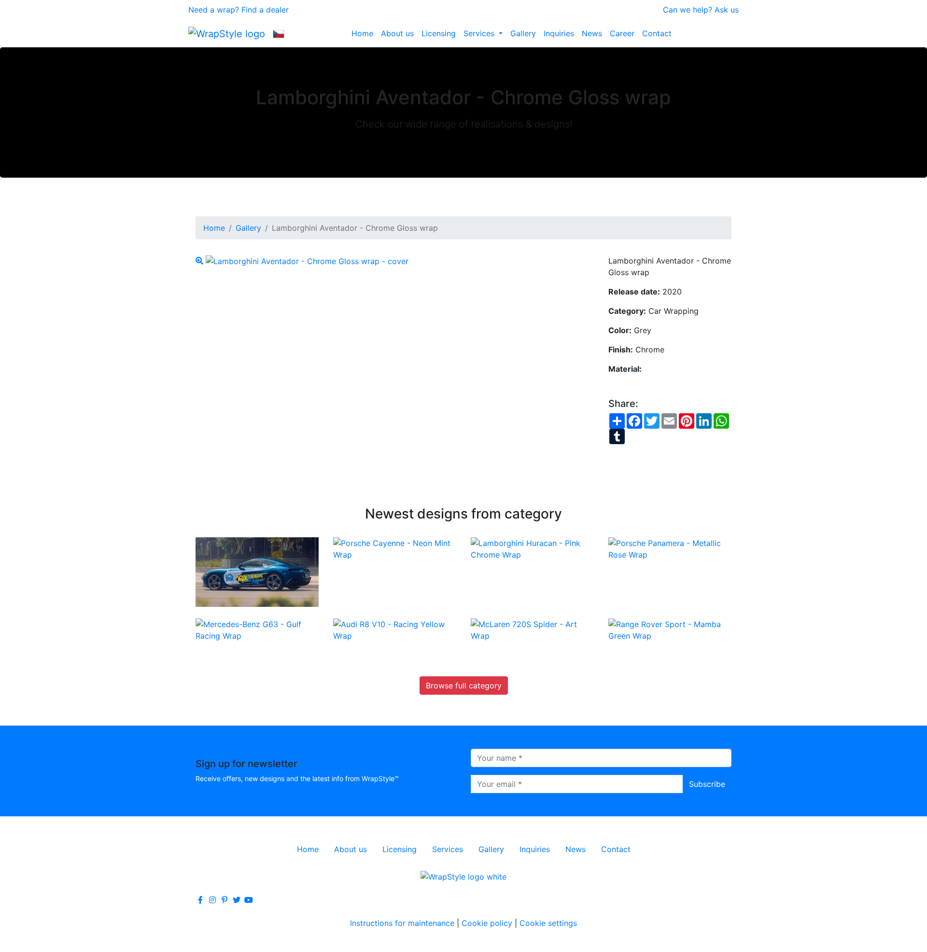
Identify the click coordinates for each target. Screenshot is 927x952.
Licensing (438, 33)
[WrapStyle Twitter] (236, 900)
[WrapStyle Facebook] (200, 900)
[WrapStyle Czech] (278, 33)
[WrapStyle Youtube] (248, 900)
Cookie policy (487, 923)
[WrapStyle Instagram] (212, 900)
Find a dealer (265, 9)
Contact (657, 33)
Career (622, 33)
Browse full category (464, 685)
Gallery (523, 33)
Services (480, 33)
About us (397, 33)
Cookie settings (548, 923)
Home (362, 33)
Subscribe (707, 784)
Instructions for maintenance (402, 923)
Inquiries (559, 33)
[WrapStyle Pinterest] (224, 900)
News (592, 33)
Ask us (727, 9)
